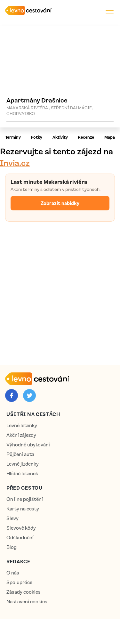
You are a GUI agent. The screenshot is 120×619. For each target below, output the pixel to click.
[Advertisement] (60, 292)
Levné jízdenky (22, 464)
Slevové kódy (21, 528)
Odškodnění (20, 537)
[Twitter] (29, 395)
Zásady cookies (23, 592)
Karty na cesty (22, 509)
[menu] (110, 10)
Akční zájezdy (21, 435)
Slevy (12, 518)
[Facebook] (11, 395)
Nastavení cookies (26, 602)
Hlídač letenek (22, 473)
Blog (11, 547)
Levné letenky (21, 425)
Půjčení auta (20, 454)
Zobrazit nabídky (60, 203)
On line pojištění (24, 499)
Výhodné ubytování (28, 445)
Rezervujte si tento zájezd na (56, 157)
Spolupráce (19, 582)
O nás (12, 573)
